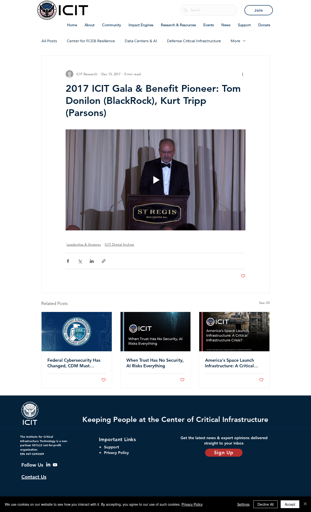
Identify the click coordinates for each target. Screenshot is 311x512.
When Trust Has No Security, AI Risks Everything (155, 363)
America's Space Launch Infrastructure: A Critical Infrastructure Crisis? (229, 363)
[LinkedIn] (48, 464)
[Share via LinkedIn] (91, 261)
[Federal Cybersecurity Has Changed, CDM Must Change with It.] (77, 331)
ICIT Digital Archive (119, 244)
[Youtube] (55, 464)
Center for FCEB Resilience (91, 40)
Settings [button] (243, 504)
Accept (290, 504)
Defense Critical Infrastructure (194, 40)
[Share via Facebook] (68, 261)
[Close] (305, 504)
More (235, 40)
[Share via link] (103, 261)
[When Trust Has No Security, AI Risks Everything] (156, 331)
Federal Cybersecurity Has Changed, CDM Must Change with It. (73, 363)
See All (264, 303)
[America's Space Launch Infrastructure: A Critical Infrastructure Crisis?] (234, 331)
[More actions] (242, 74)
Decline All (266, 504)
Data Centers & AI (141, 40)
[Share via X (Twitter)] (80, 261)
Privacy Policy (192, 504)
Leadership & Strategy (84, 244)
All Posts (49, 40)
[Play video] (155, 179)
